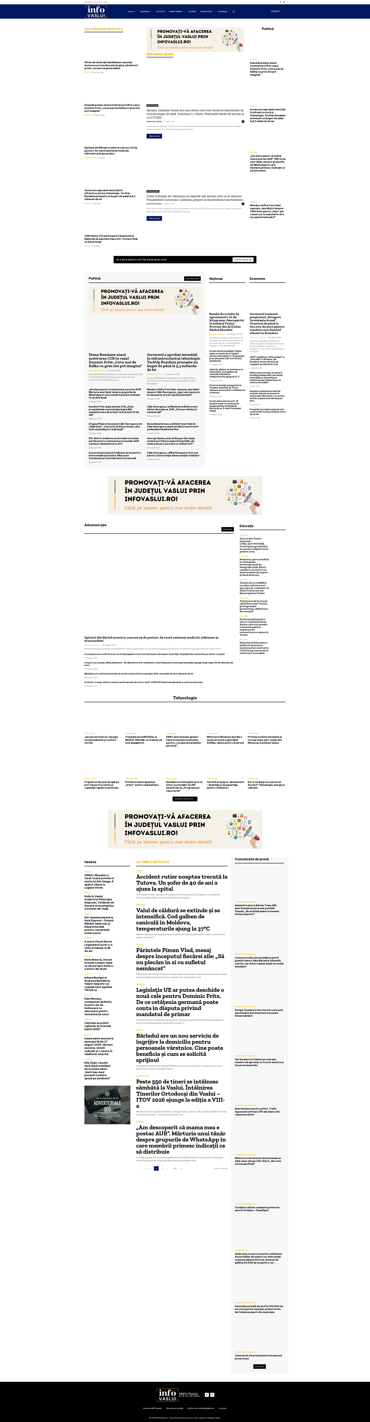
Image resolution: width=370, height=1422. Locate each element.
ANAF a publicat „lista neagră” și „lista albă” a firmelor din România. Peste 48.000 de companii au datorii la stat (267, 361)
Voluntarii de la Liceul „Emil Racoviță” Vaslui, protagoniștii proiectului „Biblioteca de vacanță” (254, 606)
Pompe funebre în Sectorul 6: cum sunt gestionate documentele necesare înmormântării (259, 1013)
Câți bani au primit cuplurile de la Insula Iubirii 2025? (97, 1026)
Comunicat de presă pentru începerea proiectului (258, 1357)
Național (140, 905)
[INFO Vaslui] (96, 11)
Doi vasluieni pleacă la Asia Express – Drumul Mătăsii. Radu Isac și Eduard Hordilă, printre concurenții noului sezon (99, 925)
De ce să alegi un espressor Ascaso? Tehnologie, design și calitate (266, 785)
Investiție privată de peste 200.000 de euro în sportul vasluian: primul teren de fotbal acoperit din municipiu (259, 1309)
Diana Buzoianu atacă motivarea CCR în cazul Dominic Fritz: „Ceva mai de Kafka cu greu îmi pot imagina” (112, 107)
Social (87, 893)
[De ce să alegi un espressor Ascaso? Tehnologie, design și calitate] (267, 763)
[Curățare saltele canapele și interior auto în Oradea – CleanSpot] (259, 1185)
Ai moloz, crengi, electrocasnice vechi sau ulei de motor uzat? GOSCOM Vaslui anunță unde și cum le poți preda (143, 682)
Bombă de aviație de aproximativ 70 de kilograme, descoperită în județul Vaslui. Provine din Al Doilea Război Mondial (226, 322)
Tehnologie (89, 733)
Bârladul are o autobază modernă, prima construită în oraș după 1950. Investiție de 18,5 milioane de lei (138, 673)
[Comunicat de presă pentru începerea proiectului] (259, 1333)
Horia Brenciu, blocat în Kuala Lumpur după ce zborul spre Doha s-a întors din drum (99, 964)
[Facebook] (280, 2)
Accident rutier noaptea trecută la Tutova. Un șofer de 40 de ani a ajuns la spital (181, 882)
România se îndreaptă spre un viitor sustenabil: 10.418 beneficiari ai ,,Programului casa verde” (184, 786)
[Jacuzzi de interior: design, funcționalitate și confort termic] (103, 718)
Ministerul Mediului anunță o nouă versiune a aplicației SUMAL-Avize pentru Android (225, 739)
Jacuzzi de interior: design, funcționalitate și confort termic (101, 739)
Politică (87, 115)
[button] (233, 11)
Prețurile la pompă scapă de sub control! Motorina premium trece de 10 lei (268, 412)
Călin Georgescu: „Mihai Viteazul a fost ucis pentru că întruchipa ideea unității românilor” (173, 454)
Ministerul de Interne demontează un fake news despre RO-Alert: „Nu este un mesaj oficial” (258, 1161)
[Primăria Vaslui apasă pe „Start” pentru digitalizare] (144, 763)
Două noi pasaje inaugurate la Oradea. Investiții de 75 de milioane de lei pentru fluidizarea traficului (227, 389)
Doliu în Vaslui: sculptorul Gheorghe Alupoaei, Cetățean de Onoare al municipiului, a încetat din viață (99, 902)
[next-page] (181, 1168)
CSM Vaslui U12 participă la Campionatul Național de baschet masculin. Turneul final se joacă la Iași (111, 238)
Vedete (88, 872)
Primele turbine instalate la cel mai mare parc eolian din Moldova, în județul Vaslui (265, 739)
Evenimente (142, 1076)
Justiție (140, 984)
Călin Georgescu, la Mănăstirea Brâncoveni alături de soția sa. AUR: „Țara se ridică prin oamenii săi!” (172, 409)
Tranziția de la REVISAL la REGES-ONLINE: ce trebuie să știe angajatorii (143, 739)
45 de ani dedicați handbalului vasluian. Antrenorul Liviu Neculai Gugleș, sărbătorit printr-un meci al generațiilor (111, 65)
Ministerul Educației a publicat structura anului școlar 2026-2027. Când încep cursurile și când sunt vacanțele (254, 648)
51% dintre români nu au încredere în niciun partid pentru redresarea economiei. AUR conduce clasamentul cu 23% (114, 441)
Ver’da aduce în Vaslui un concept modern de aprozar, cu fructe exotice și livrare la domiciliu (259, 1062)
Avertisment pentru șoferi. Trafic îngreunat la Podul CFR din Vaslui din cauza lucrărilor (257, 1111)
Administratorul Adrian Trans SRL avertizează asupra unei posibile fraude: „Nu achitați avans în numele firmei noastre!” (257, 910)
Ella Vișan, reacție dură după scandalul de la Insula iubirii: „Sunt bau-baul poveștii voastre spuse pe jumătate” (97, 1070)
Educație (244, 535)
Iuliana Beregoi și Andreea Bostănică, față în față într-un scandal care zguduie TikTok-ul (98, 984)
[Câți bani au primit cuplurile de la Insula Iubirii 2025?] (123, 1024)
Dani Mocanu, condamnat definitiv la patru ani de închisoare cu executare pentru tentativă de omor (98, 1006)
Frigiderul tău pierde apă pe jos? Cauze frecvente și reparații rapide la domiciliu (101, 785)
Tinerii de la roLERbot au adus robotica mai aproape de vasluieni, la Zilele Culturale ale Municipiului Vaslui (254, 588)
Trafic (139, 871)
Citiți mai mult (154, 136)
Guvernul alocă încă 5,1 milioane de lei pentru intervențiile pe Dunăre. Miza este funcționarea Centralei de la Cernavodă (115, 455)
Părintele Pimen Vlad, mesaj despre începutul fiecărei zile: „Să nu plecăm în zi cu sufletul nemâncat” (180, 959)
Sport (87, 72)
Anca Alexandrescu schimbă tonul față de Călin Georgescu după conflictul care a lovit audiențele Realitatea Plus (172, 426)
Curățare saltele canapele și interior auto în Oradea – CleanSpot (257, 1209)
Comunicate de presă (245, 902)
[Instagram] (284, 2)
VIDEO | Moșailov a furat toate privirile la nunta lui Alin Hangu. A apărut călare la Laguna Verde (99, 881)
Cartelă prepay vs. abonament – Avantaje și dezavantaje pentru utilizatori (225, 785)
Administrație (90, 157)
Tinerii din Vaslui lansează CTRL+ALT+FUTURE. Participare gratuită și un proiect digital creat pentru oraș (254, 545)
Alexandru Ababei (154, 121)
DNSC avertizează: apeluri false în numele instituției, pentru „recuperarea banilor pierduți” (183, 741)
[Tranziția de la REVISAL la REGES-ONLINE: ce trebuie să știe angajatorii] (144, 718)
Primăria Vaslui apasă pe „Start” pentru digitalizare (142, 783)
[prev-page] (138, 1168)
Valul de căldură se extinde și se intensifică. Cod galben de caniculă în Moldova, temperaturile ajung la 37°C (226, 373)
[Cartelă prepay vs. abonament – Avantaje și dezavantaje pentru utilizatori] (226, 763)
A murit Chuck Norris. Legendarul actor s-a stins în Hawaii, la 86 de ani (98, 946)
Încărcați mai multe (184, 799)
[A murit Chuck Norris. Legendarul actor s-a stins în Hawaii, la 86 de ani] (123, 944)
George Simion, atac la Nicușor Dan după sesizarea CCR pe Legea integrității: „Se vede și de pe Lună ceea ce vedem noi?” (171, 441)
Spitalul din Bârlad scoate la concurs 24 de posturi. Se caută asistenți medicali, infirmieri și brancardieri (110, 150)
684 (174, 1168)
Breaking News (153, 191)
